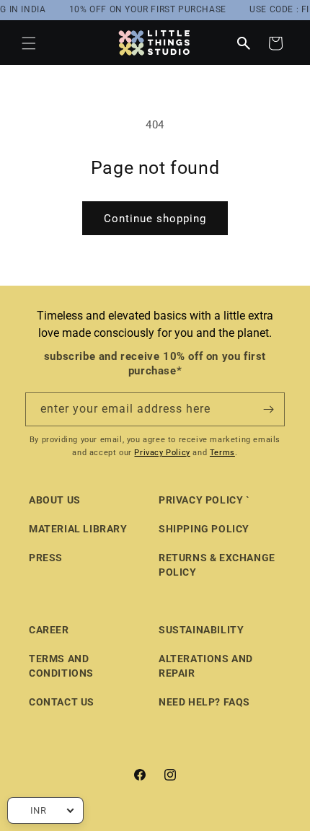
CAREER (49, 630)
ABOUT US (55, 500)
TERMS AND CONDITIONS (61, 666)
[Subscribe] (268, 409)
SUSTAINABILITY (201, 630)
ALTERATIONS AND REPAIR (206, 666)
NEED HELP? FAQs (204, 702)
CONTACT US (61, 702)
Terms (222, 452)
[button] (29, 43)
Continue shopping (155, 218)
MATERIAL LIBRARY (78, 529)
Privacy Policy (162, 452)
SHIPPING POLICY (204, 529)
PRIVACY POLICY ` (204, 500)
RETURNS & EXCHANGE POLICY (217, 565)
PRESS (46, 557)
